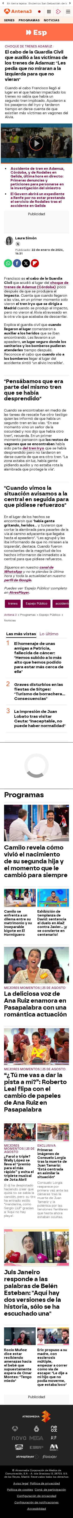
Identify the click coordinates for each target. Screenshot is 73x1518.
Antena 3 (10, 614)
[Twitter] (17, 244)
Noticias (51, 20)
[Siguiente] (70, 3)
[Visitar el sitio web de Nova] (19, 1438)
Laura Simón (25, 238)
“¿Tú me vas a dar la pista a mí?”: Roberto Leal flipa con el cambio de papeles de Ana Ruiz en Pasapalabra (35, 1092)
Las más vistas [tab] (21, 634)
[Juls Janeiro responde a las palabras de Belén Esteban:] (36, 1248)
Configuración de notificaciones (36, 1502)
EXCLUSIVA (46, 1145)
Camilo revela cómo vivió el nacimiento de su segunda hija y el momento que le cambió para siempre (36, 861)
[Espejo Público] (36, 38)
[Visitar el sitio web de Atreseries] (54, 1438)
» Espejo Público (48, 614)
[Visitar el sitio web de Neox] (54, 1429)
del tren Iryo (33, 448)
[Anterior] (3, 3)
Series (9, 20)
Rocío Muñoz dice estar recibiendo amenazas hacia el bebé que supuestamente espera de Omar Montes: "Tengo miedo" (18, 1365)
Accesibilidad (36, 1508)
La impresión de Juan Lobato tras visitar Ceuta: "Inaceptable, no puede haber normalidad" (39, 718)
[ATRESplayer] (58, 12)
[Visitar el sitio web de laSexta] (36, 1429)
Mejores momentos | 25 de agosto (34, 988)
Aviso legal (20, 1483)
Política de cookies (20, 1489)
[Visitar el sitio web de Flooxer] (50, 1457)
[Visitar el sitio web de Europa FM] (36, 1447)
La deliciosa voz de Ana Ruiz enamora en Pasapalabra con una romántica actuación (35, 1004)
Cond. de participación (50, 1489)
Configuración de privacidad (36, 1496)
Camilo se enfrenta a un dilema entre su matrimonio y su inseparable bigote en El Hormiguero (18, 923)
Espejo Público (36, 603)
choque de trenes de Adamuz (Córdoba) (36, 285)
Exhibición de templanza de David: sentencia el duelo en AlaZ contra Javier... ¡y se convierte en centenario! (52, 923)
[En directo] (39, 12)
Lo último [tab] (49, 634)
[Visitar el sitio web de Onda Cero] (19, 1447)
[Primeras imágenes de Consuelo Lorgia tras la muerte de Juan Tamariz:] (53, 1132)
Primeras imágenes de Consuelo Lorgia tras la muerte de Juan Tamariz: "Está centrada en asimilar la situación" (52, 1163)
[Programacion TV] (49, 12)
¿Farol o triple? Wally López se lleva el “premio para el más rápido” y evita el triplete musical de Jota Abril (19, 1168)
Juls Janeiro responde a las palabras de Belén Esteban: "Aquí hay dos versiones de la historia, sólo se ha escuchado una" (32, 1293)
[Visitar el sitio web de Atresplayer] (27, 1457)
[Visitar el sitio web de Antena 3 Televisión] (19, 1429)
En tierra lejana (17, 3)
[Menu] (68, 12)
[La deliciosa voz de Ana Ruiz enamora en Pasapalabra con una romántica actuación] (36, 965)
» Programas (27, 614)
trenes (13, 603)
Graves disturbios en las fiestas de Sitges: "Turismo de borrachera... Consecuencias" (39, 691)
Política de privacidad (45, 1483)
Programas (29, 20)
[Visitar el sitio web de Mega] (36, 1438)
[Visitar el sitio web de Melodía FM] (54, 1447)
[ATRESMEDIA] (36, 1416)
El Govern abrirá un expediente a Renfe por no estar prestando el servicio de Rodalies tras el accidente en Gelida (38, 200)
